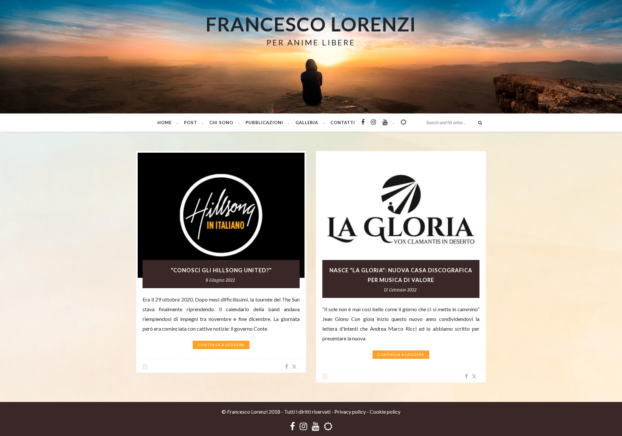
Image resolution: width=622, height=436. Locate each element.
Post (190, 122)
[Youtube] (315, 426)
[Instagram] (303, 426)
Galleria (306, 122)
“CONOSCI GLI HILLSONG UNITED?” (221, 270)
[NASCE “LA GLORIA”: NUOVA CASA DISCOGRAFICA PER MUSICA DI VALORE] (400, 215)
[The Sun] (328, 426)
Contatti (342, 122)
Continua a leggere (221, 344)
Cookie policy (385, 411)
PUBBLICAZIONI (264, 122)
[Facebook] (292, 426)
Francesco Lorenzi (311, 24)
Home (164, 122)
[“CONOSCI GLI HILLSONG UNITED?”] (221, 215)
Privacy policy (350, 411)
